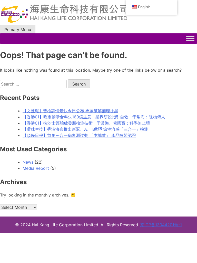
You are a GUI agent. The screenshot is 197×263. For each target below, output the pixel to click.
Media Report (36, 168)
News (28, 162)
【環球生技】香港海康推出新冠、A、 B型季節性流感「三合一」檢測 (85, 129)
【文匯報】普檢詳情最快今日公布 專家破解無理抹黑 (70, 110)
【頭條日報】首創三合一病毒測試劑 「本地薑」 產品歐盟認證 (79, 135)
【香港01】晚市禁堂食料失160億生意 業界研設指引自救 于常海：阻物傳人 (94, 116)
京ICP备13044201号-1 (161, 224)
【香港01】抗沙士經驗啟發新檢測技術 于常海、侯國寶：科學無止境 (86, 123)
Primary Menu (17, 29)
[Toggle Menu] (190, 38)
